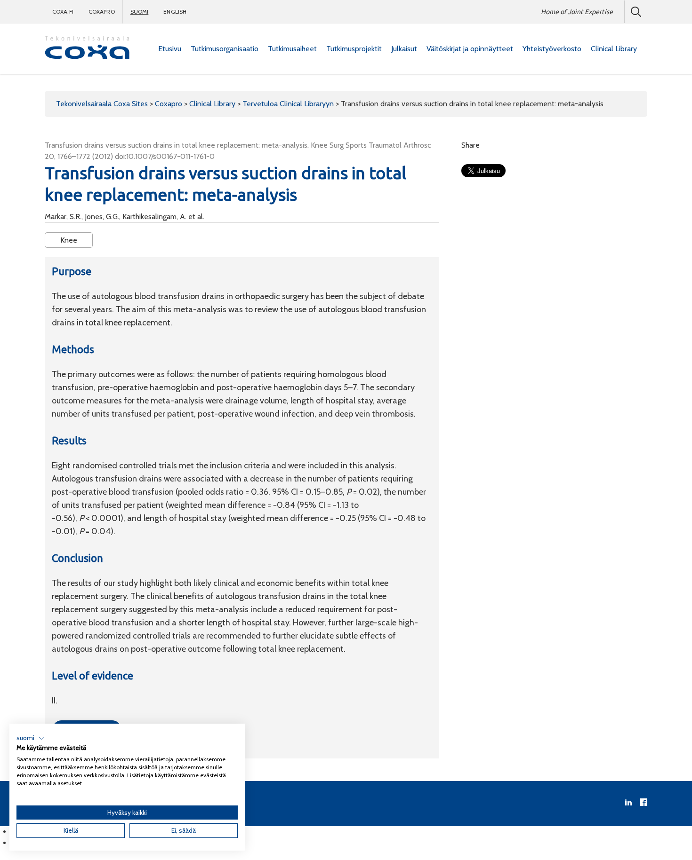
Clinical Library (614, 48)
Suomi (139, 11)
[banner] (87, 48)
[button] (30, 738)
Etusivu (169, 48)
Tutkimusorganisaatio (224, 48)
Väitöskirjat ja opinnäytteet (469, 48)
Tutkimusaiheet (292, 48)
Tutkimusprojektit (354, 48)
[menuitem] (169, 49)
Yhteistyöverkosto (552, 48)
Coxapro (102, 11)
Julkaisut (404, 48)
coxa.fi (62, 11)
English (174, 11)
